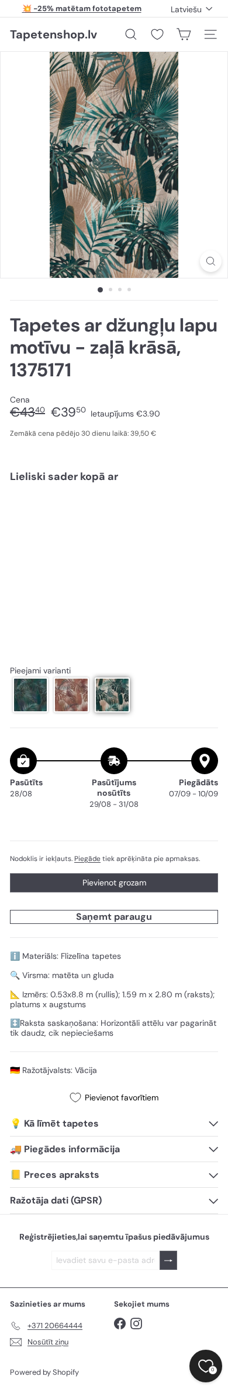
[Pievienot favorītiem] (202, 516)
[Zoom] (211, 261)
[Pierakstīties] (168, 1260)
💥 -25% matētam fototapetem (81, 8)
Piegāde (87, 858)
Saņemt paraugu (114, 916)
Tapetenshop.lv (53, 34)
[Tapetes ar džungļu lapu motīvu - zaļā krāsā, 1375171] (114, 526)
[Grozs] (183, 34)
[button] (30, 694)
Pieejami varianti (40, 671)
